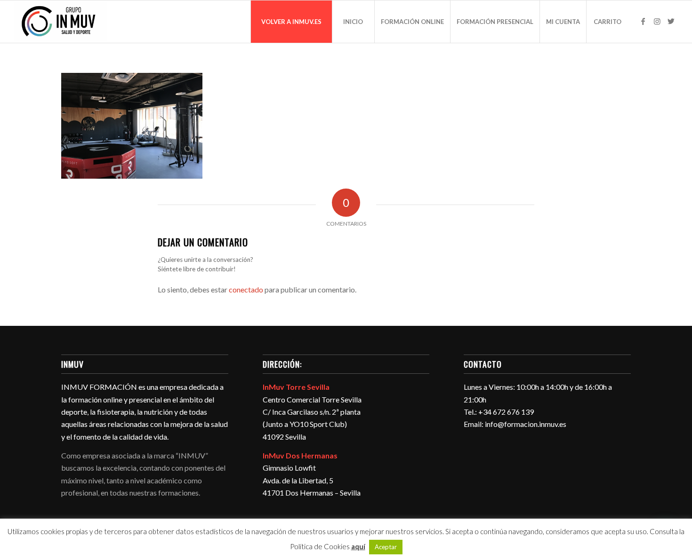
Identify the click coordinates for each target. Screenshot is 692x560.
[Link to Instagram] (657, 21)
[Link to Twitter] (671, 21)
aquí (358, 546)
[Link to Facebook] (643, 21)
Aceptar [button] (386, 547)
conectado (246, 289)
